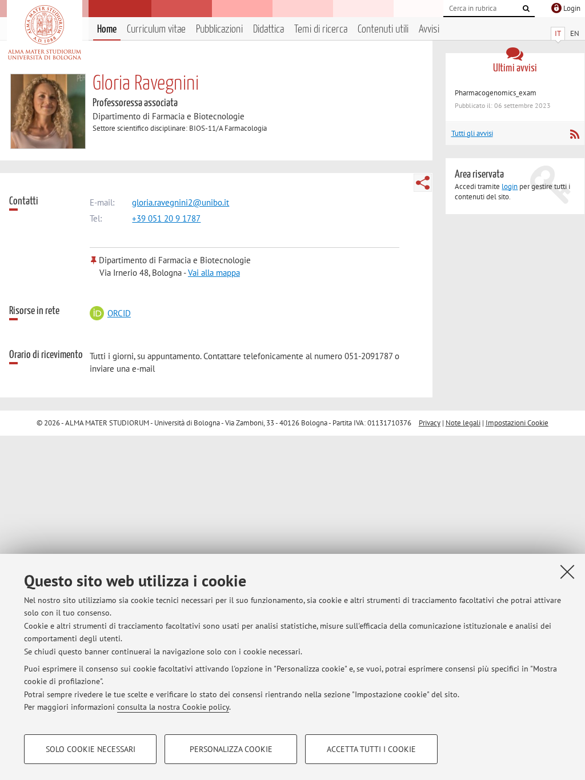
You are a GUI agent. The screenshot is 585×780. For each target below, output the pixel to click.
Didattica (268, 29)
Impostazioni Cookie (517, 423)
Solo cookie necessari (90, 749)
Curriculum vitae (156, 29)
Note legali (463, 423)
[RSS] (574, 134)
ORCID (118, 313)
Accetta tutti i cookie (371, 749)
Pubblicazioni (219, 29)
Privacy (429, 423)
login (510, 186)
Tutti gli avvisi (472, 133)
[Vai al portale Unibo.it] (44, 32)
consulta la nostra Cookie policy (173, 707)
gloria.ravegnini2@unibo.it (180, 202)
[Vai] (526, 8)
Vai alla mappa (214, 272)
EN (574, 33)
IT (558, 33)
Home (107, 29)
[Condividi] (423, 183)
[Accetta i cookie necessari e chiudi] (567, 571)
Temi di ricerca (320, 29)
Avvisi (429, 29)
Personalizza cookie (231, 749)
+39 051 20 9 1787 (166, 218)
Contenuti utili (383, 29)
